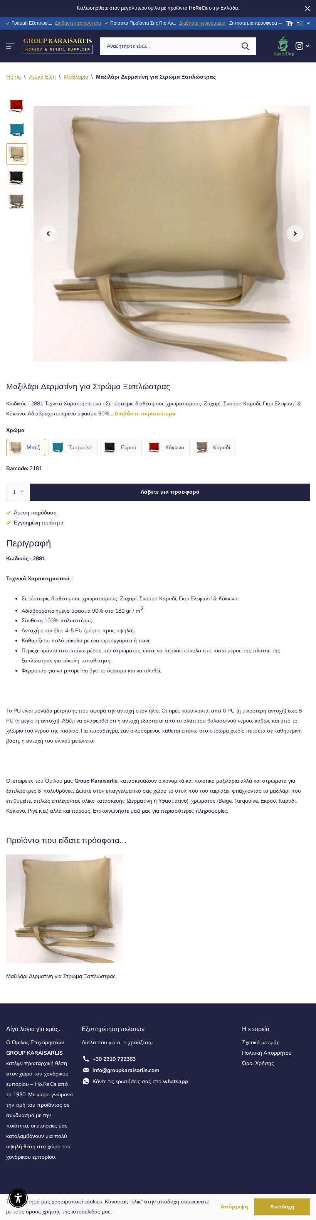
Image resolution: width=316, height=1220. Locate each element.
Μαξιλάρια (76, 77)
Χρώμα (15, 430)
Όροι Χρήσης (258, 1063)
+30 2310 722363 (114, 1059)
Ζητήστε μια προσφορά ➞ (255, 23)
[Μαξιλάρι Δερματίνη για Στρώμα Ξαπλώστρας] (64, 908)
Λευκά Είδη (42, 77)
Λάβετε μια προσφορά (170, 492)
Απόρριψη (234, 1207)
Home (13, 77)
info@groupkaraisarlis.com (125, 1070)
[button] (48, 234)
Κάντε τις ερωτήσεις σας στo (140, 1081)
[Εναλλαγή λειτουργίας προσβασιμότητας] (289, 23)
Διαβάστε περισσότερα (78, 23)
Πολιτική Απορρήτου (267, 1053)
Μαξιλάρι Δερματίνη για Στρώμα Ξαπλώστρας (61, 976)
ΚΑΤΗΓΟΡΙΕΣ (10, 46)
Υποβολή (245, 46)
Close (307, 8)
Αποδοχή (282, 1206)
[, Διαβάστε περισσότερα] (302, 46)
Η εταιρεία (255, 1029)
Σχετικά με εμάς (260, 1042)
